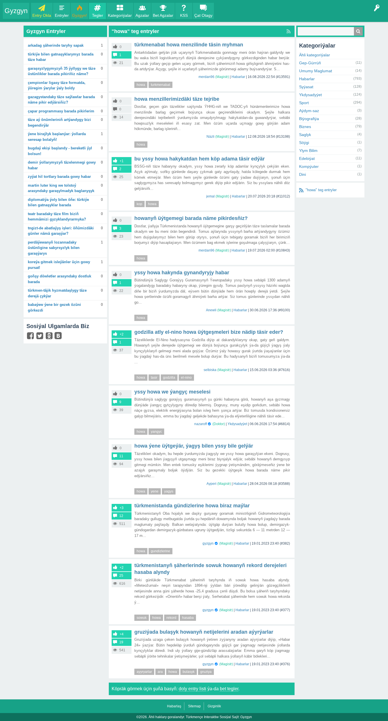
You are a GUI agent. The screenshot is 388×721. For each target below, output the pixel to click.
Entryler (62, 15)
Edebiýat (307, 158)
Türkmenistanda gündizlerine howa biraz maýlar (192, 505)
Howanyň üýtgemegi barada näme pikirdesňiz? (191, 218)
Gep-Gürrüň (310, 63)
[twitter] (40, 337)
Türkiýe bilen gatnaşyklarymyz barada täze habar (60, 57)
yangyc (156, 432)
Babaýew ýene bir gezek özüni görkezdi (54, 307)
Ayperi (211, 484)
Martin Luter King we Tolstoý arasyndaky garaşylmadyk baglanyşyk (61, 188)
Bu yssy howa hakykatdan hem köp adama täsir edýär (199, 159)
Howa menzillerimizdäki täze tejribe (176, 99)
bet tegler (229, 688)
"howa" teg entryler (321, 190)
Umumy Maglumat (315, 71)
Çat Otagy (203, 15)
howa (141, 85)
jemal (210, 196)
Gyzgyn (16, 11)
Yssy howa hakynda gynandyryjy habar (181, 272)
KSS (184, 15)
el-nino (186, 378)
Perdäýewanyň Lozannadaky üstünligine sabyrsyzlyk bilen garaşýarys (54, 248)
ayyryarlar (144, 672)
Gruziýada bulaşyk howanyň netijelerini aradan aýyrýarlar (203, 632)
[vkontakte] (59, 336)
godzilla (169, 378)
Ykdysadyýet (237, 424)
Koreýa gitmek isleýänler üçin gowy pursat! (59, 265)
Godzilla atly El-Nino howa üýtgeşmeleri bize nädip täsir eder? (208, 332)
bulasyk (189, 672)
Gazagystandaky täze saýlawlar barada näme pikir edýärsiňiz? (61, 100)
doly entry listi (192, 688)
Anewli (211, 310)
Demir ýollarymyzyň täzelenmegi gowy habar (62, 165)
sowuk (142, 618)
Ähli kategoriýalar (314, 55)
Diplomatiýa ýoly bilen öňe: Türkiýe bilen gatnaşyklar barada (58, 202)
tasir (154, 378)
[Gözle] (358, 31)
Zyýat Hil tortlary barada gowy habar (59, 176)
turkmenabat (160, 85)
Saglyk (305, 134)
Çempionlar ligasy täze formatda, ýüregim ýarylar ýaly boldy (56, 85)
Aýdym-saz (309, 110)
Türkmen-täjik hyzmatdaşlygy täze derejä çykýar (57, 293)
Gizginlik (214, 706)
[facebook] (31, 337)
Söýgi (304, 142)
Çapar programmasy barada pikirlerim (61, 111)
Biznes (305, 126)
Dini (302, 174)
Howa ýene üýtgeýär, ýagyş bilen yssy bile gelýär (193, 446)
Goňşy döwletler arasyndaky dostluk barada (59, 279)
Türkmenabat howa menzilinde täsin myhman (188, 45)
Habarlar (238, 77)
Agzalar (142, 15)
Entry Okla (41, 15)
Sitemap (194, 706)
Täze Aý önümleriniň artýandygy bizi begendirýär (59, 122)
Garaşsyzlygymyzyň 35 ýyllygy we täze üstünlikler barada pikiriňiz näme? (61, 71)
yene (154, 491)
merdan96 (206, 77)
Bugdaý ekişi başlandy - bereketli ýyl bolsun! (60, 151)
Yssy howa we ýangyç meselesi (172, 392)
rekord (171, 618)
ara (160, 672)
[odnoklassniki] (50, 337)
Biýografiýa (309, 118)
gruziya (206, 672)
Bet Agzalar (163, 15)
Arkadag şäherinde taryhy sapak (56, 45)
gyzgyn (208, 543)
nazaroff (200, 424)
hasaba (188, 618)
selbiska (210, 370)
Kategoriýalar (120, 15)
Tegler (97, 15)
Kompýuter (309, 166)
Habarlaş (174, 706)
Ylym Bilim (308, 150)
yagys (168, 491)
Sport (304, 102)
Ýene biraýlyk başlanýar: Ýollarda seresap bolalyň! (57, 137)
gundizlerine (160, 551)
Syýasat (306, 87)
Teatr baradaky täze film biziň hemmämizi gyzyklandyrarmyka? (57, 217)
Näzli (210, 137)
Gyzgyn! (79, 15)
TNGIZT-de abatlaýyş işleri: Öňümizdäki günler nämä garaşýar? (61, 231)
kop (139, 204)
